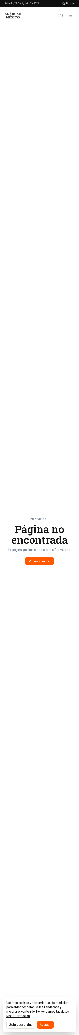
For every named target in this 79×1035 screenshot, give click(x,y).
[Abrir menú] (71, 15)
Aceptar (45, 1024)
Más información (18, 1016)
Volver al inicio (39, 561)
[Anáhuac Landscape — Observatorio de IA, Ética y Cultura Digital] (13, 15)
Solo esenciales (20, 1024)
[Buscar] (61, 15)
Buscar (70, 3)
